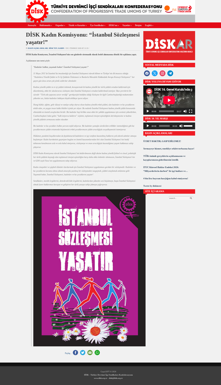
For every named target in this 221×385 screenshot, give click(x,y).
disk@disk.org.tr (116, 378)
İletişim (138, 25)
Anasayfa (32, 25)
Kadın (61, 48)
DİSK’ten (114, 25)
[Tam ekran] (190, 111)
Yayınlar (127, 25)
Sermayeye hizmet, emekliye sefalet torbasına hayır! (168, 148)
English (149, 25)
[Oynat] (148, 111)
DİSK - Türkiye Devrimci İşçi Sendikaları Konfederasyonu (108, 375)
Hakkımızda (46, 25)
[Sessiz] (185, 111)
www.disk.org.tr (100, 378)
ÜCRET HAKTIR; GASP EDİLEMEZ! (162, 141)
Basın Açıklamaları (38, 48)
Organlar (60, 25)
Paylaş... (68, 353)
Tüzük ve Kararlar (78, 25)
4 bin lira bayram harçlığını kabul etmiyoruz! (165, 178)
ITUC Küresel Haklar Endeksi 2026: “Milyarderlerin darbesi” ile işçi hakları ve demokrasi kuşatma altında (164, 169)
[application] (169, 100)
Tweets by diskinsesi (152, 186)
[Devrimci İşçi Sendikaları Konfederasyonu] (110, 21)
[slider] (188, 125)
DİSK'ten (53, 48)
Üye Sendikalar (97, 25)
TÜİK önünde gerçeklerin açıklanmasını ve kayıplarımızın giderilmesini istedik (164, 158)
